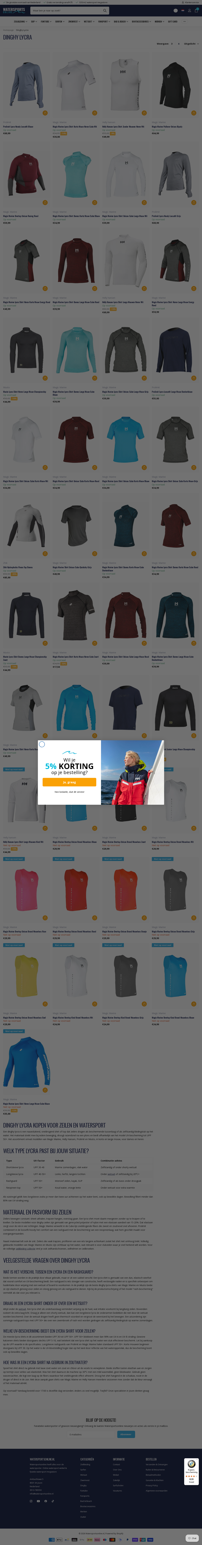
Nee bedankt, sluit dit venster (69, 791)
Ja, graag (69, 782)
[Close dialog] (42, 744)
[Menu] (197, 1460)
